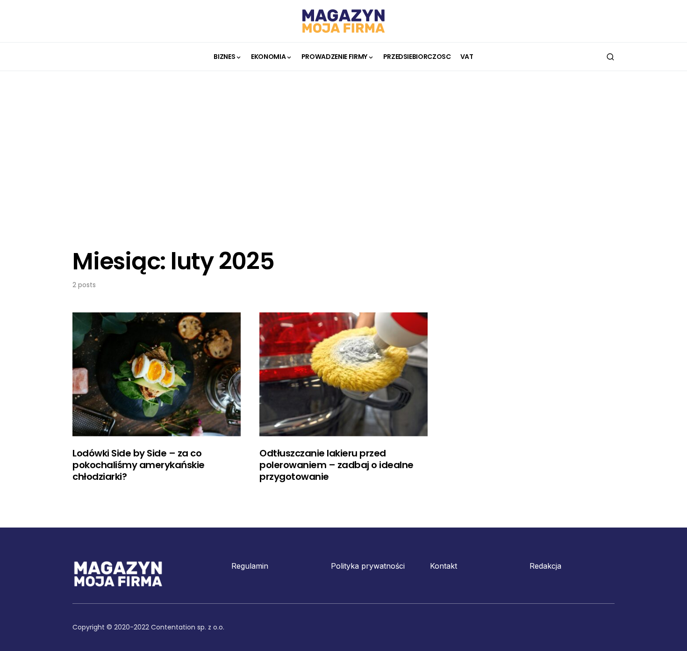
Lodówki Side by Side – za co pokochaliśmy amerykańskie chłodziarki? (138, 465)
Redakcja (545, 566)
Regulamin (249, 566)
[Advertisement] (343, 159)
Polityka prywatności (368, 566)
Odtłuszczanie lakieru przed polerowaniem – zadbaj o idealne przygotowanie (336, 465)
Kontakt (443, 566)
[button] (610, 56)
